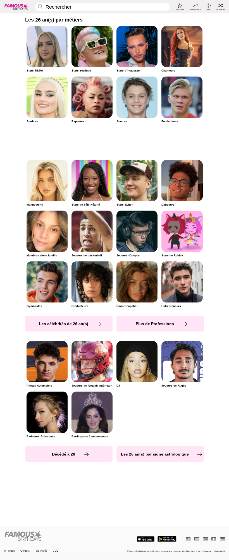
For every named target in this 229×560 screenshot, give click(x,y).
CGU (56, 550)
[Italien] (213, 538)
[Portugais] (205, 538)
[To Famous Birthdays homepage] (16, 6)
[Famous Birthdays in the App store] (145, 539)
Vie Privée (41, 550)
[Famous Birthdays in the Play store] (167, 539)
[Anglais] (188, 538)
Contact (25, 550)
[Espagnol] (196, 538)
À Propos (9, 550)
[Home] (58, 536)
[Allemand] (222, 538)
